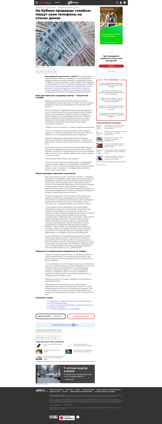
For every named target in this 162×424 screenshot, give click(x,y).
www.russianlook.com (45, 67)
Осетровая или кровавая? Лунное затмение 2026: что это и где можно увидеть (111, 115)
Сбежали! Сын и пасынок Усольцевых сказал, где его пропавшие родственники (115, 133)
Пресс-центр (69, 389)
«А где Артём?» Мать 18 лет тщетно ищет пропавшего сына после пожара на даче (114, 127)
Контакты (65, 391)
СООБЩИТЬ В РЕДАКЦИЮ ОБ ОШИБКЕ (105, 391)
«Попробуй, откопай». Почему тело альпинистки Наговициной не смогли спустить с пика (114, 158)
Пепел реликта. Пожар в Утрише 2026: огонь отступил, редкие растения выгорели (111, 100)
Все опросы (111, 70)
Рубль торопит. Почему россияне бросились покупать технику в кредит (53, 358)
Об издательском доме (56, 389)
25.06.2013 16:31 (40, 7)
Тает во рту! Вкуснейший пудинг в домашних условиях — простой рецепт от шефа (114, 145)
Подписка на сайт (54, 391)
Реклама (77, 389)
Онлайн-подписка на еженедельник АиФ (108, 389)
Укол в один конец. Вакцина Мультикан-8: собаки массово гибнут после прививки (111, 92)
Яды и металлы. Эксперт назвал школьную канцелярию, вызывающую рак (113, 139)
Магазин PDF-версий (88, 389)
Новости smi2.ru (42, 384)
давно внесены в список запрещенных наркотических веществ (68, 87)
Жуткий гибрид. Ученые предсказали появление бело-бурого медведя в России (115, 151)
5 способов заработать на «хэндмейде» (64, 309)
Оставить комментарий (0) (81, 316)
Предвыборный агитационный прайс (81, 391)
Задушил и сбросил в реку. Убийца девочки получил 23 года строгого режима (111, 107)
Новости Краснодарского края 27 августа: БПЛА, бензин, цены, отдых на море (111, 85)
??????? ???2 (100, 165)
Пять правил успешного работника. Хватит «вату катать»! (82, 344)
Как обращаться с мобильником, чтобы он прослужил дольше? (83, 351)
